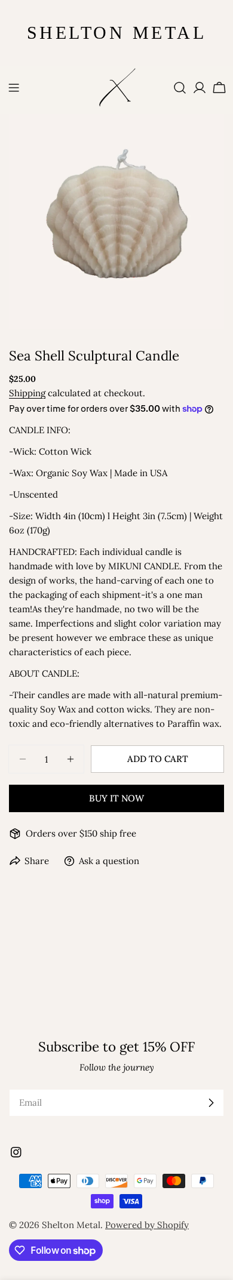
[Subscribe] (211, 1103)
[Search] (180, 88)
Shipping (27, 393)
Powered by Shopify (147, 1224)
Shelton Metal (71, 1224)
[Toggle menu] (14, 88)
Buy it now (116, 798)
